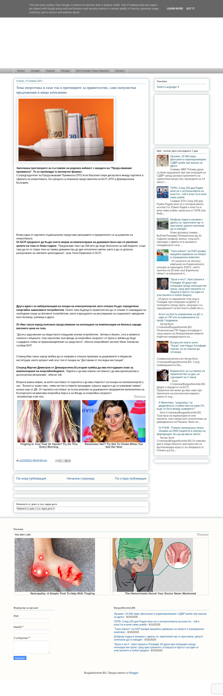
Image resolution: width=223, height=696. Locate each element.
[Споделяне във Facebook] (66, 460)
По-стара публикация (130, 478)
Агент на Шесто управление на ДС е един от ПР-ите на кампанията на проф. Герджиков (180, 317)
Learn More (175, 8)
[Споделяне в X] (63, 460)
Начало (20, 71)
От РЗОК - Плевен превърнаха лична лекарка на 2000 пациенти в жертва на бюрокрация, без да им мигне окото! (181, 430)
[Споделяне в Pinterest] (69, 460)
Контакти (119, 71)
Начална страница (80, 478)
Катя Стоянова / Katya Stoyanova (92, 71)
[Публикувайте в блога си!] (60, 460)
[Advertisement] (111, 43)
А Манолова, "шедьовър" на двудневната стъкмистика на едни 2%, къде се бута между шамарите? (181, 405)
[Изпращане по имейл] (57, 460)
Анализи (50, 71)
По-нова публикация (31, 478)
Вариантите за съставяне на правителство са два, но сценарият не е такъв (187, 374)
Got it (190, 8)
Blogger (133, 672)
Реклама (65, 71)
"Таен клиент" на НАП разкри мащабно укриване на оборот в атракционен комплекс (188, 254)
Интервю (35, 71)
